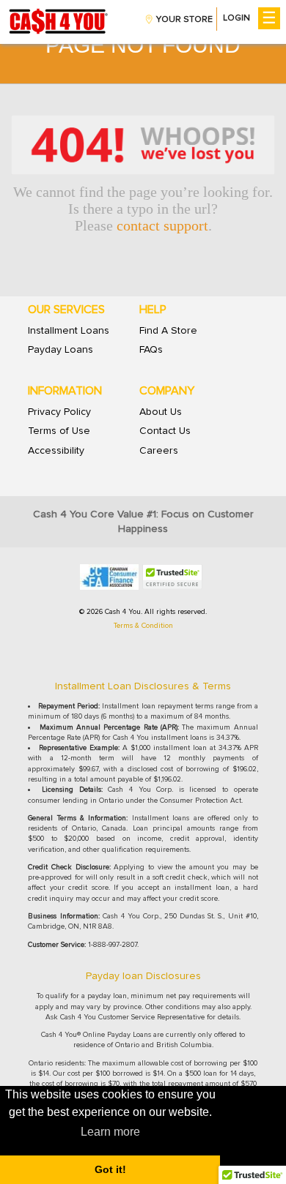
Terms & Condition (143, 625)
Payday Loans (60, 350)
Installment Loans (68, 331)
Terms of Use (59, 431)
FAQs (151, 350)
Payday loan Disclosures (143, 976)
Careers (158, 451)
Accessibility (56, 451)
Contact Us (165, 431)
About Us (160, 412)
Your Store (184, 19)
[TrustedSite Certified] (173, 576)
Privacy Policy (59, 412)
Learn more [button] (110, 1131)
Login (236, 18)
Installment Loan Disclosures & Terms (143, 686)
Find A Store (168, 331)
